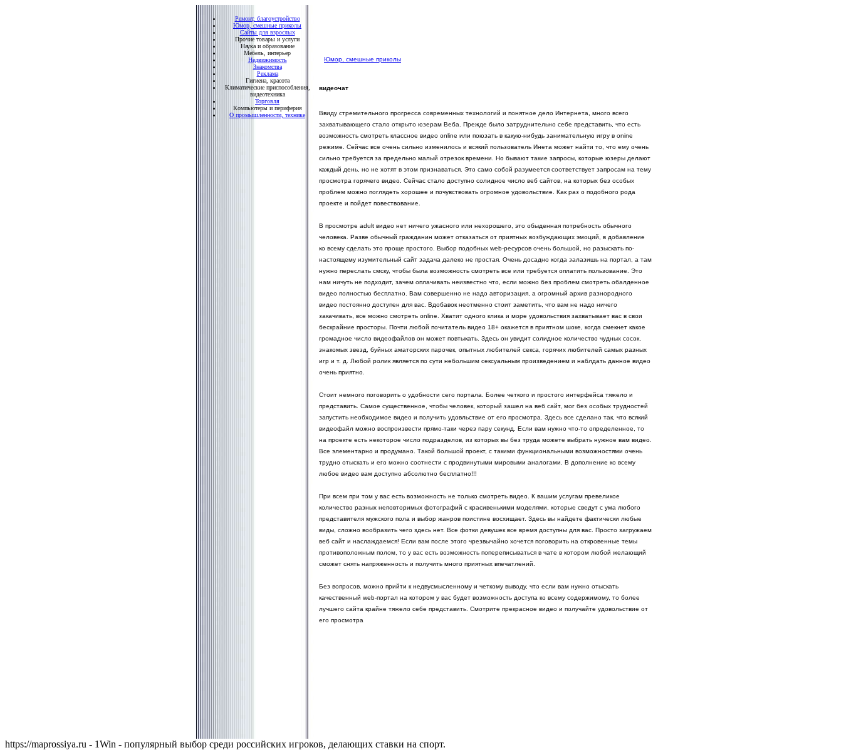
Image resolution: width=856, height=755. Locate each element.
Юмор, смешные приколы (362, 59)
